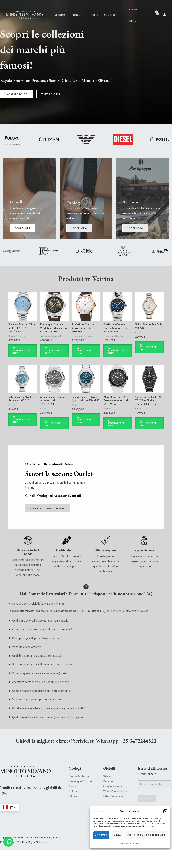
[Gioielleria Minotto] (101, 811)
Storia (133, 8)
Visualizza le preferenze (146, 835)
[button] (165, 811)
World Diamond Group (116, 791)
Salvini (107, 776)
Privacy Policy (135, 843)
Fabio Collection (113, 796)
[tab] (86, 608)
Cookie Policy (123, 843)
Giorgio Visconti (112, 786)
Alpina (72, 786)
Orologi (75, 15)
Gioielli (94, 15)
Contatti (134, 21)
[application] (82, 15)
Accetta (101, 835)
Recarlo (108, 781)
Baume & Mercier (79, 776)
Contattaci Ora (21, 351)
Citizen (73, 796)
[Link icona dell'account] (164, 14)
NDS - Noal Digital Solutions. (31, 842)
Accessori (110, 15)
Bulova (73, 791)
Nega (117, 835)
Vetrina (60, 15)
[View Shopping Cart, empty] (157, 15)
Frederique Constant (81, 781)
